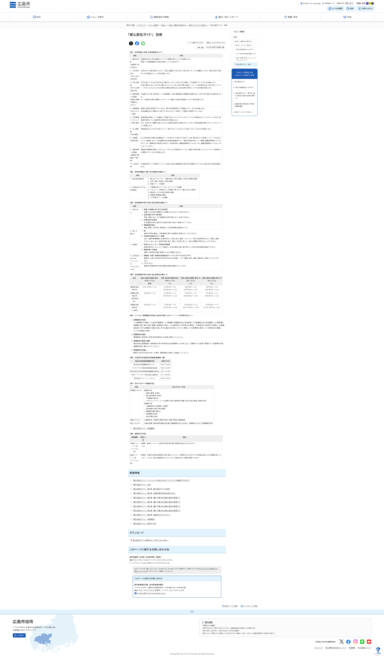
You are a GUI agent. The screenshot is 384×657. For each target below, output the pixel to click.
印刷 (198, 47)
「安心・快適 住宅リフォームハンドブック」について (246, 59)
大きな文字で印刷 (213, 47)
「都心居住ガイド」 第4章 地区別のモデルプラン (151, 515)
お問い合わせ (367, 8)
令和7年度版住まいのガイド (245, 49)
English (306, 3)
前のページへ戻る (231, 606)
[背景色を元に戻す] (364, 3)
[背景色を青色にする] (367, 3)
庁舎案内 (21, 635)
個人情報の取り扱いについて (336, 648)
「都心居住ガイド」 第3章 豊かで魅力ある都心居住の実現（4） (156, 510)
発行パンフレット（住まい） (198, 25)
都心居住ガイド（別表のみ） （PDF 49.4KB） (150, 540)
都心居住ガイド (240, 81)
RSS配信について (364, 648)
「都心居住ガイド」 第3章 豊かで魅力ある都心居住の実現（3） (156, 506)
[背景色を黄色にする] (370, 3)
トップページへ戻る (251, 606)
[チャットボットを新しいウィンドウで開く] (378, 654)
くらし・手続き (153, 25)
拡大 (351, 3)
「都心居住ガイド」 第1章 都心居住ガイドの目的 (151, 489)
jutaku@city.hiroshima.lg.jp (151, 593)
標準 (346, 3)
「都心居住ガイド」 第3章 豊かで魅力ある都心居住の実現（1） (156, 497)
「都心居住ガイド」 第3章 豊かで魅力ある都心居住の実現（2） (157, 502)
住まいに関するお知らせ (177, 25)
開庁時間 (209, 622)
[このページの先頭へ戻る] (192, 611)
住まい (163, 25)
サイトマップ (318, 648)
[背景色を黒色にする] (372, 3)
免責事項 (352, 648)
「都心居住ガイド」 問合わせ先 (144, 523)
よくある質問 (337, 8)
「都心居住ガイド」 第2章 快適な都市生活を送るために (154, 493)
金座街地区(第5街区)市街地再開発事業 (244, 105)
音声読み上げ (329, 3)
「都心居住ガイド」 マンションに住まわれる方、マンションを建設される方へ (161, 480)
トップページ (141, 25)
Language (316, 3)
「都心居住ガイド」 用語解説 (143, 428)
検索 (352, 8)
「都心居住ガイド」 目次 (142, 484)
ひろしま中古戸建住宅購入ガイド (246, 53)
